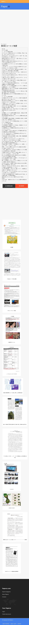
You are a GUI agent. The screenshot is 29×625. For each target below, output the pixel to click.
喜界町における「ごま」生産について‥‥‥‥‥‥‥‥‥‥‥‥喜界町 (15, 539)
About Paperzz (5, 594)
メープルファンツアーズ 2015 (12, 373)
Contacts (4, 597)
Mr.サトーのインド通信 (12, 310)
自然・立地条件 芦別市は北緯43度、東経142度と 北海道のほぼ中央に (15, 424)
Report (22, 186)
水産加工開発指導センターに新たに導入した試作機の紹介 (12, 392)
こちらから (12, 489)
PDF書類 (11, 247)
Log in (3, 611)
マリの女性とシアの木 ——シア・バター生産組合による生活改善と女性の (15, 457)
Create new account (6, 614)
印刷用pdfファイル (11, 342)
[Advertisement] (14, 26)
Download (9, 186)
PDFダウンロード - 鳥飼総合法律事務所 (11, 571)
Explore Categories (6, 591)
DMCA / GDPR (13, 623)
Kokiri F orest (12, 507)
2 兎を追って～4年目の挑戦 (11, 278)
